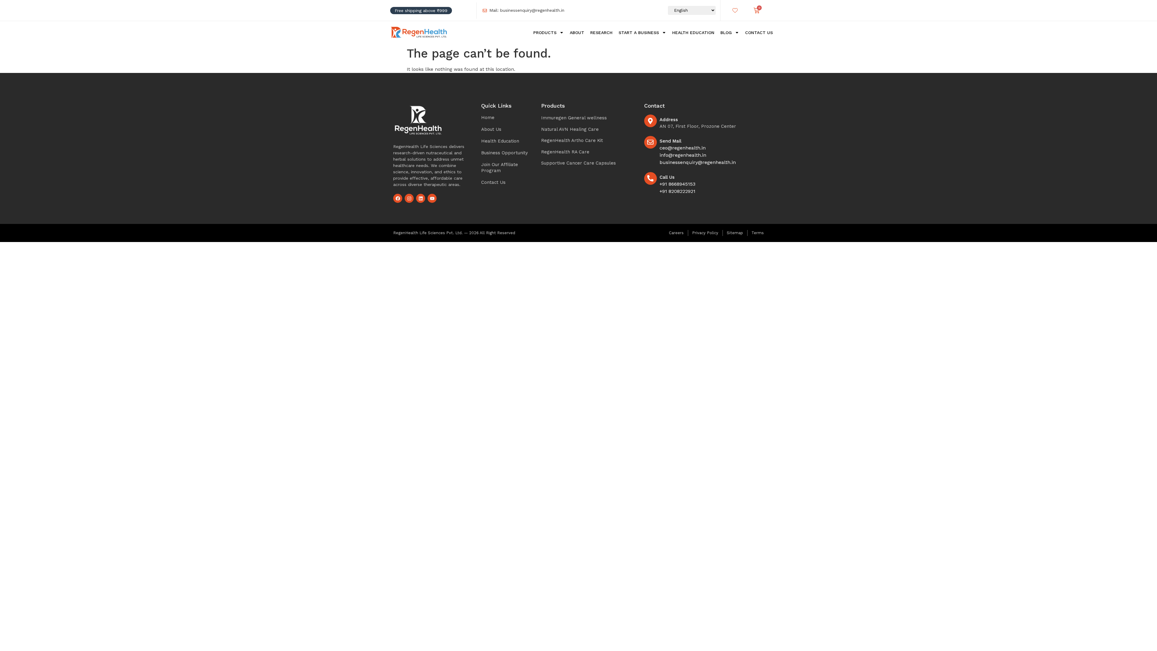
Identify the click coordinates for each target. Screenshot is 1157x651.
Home (487, 117)
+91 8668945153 (677, 184)
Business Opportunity (504, 153)
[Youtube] (432, 198)
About (577, 32)
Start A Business (639, 32)
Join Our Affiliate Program (499, 167)
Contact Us (759, 32)
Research (601, 32)
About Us (491, 129)
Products (545, 32)
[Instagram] (409, 198)
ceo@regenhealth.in (683, 148)
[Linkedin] (420, 198)
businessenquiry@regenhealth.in (698, 162)
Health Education (693, 32)
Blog (726, 32)
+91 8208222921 (677, 191)
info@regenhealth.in (683, 155)
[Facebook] (397, 198)
